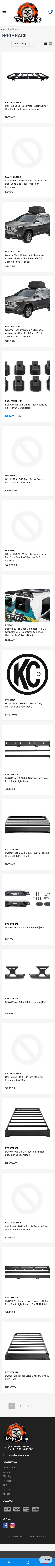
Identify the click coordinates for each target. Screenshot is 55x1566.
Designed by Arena (38, 1536)
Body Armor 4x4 (13, 401)
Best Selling (20, 43)
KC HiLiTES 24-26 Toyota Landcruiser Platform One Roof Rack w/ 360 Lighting (25, 557)
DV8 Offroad (11, 774)
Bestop (9, 625)
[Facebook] (5, 1525)
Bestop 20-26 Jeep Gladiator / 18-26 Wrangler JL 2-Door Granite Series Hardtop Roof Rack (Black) (25, 632)
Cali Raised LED (13, 102)
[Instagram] (12, 1525)
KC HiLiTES (10, 476)
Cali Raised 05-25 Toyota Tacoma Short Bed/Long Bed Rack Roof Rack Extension (26, 184)
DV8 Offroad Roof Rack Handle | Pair (25, 927)
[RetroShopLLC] (27, 12)
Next (45, 1406)
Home (3, 29)
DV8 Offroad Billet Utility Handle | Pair (25, 1002)
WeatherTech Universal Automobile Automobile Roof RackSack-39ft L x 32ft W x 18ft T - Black (25, 258)
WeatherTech (12, 252)
